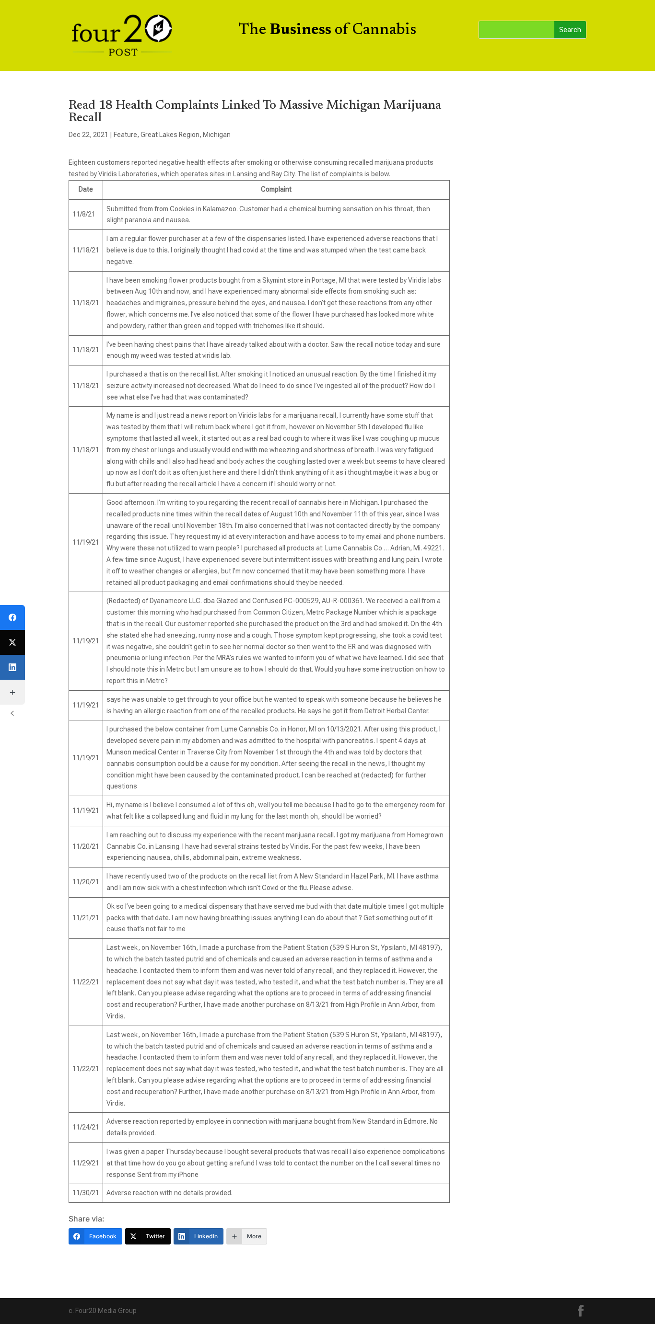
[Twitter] (12, 642)
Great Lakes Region (169, 134)
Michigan (217, 134)
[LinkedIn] (12, 667)
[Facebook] (12, 617)
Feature (125, 134)
